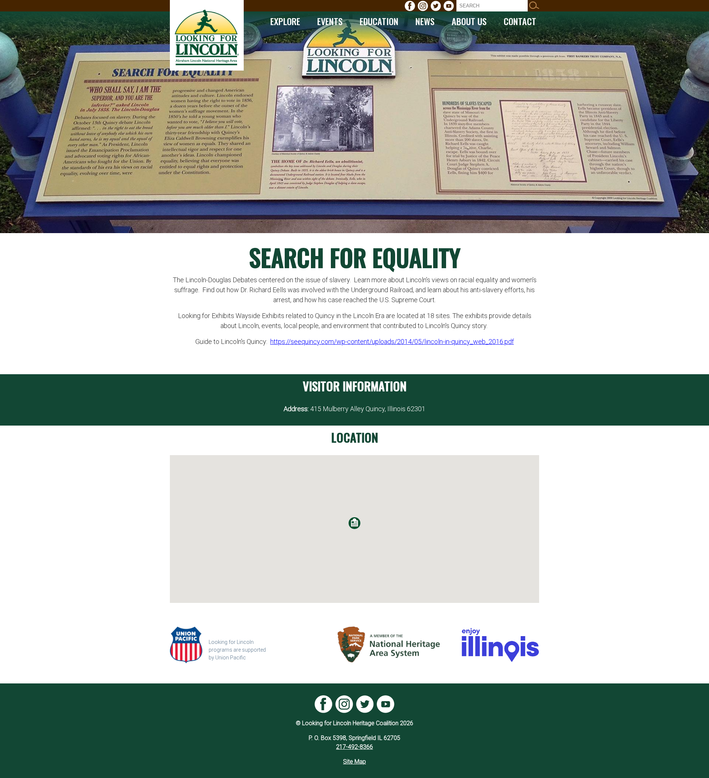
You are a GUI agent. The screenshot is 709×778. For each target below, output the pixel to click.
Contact (520, 21)
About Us (469, 21)
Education (379, 21)
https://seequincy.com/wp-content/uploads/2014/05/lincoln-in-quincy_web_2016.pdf (392, 341)
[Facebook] (410, 6)
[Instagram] (423, 6)
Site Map (354, 761)
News (425, 21)
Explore (285, 21)
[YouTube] (448, 6)
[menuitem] (410, 6)
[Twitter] (436, 6)
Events (330, 21)
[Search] (534, 5)
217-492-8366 (354, 746)
